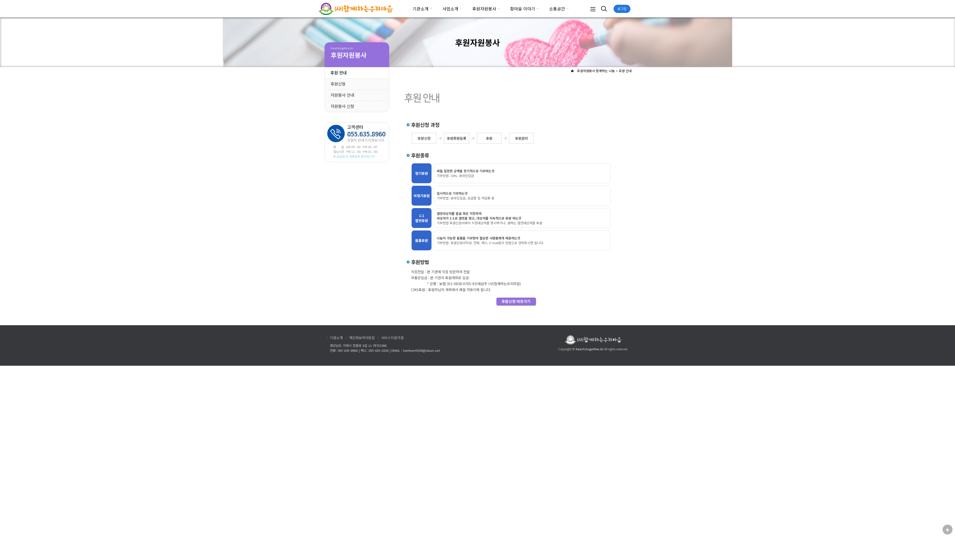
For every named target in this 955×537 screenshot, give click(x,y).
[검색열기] (603, 8)
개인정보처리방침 (362, 337)
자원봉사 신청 (342, 106)
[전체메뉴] (593, 8)
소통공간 (557, 8)
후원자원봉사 (484, 8)
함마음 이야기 (522, 8)
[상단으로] (948, 530)
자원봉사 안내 (342, 95)
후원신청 (338, 84)
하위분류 (431, 8)
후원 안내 (339, 73)
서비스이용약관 (392, 337)
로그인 (622, 8)
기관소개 (421, 8)
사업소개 (450, 8)
